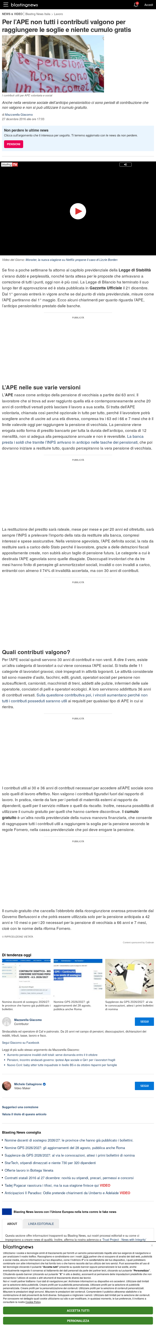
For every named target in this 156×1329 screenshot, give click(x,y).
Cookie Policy (32, 1302)
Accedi (148, 5)
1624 (85, 1256)
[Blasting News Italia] (24, 4)
